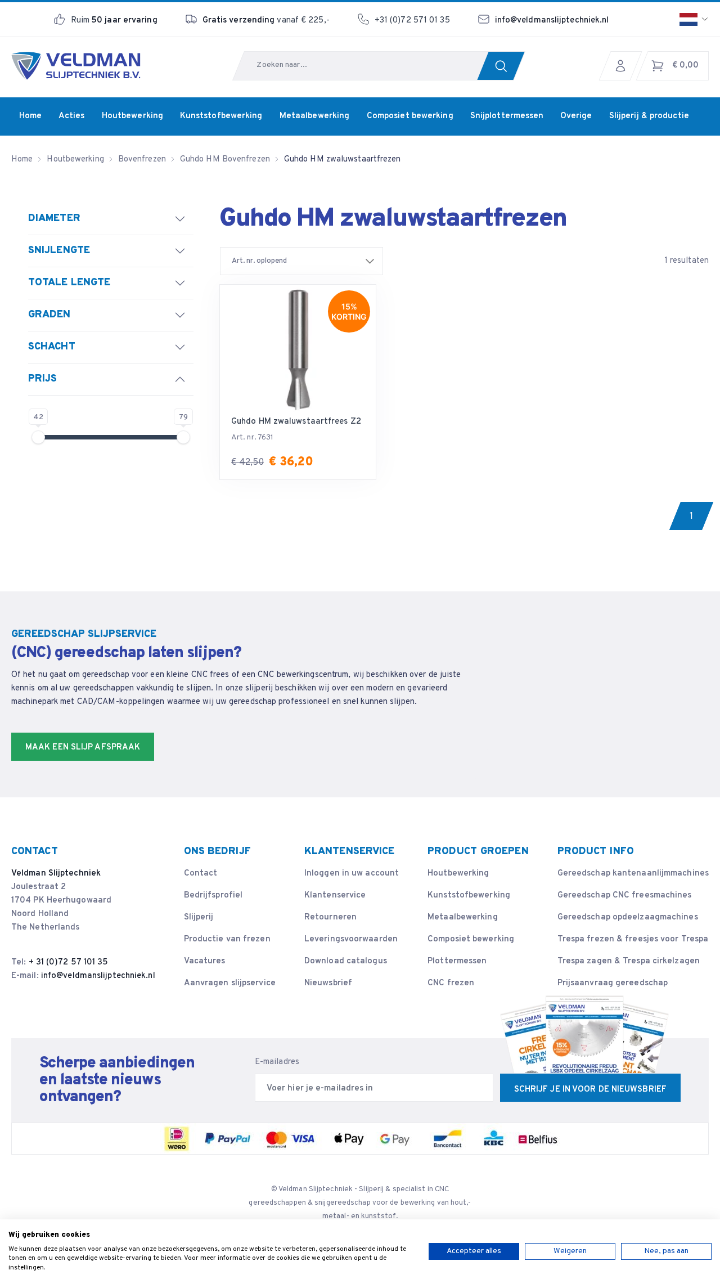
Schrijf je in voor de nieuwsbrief (590, 1089)
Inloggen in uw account (351, 873)
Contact (201, 873)
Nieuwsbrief (328, 983)
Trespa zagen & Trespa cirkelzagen (628, 961)
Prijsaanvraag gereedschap (612, 983)
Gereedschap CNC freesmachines (624, 895)
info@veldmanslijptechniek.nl (552, 20)
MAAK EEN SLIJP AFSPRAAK (82, 747)
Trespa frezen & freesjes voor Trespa (633, 939)
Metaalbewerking (463, 917)
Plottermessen (457, 961)
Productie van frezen (227, 939)
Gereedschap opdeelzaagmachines (627, 917)
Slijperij (199, 917)
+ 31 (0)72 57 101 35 (69, 962)
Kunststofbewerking (469, 895)
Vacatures (205, 961)
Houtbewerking (458, 873)
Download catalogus (345, 961)
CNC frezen (451, 983)
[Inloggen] (623, 65)
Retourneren (330, 917)
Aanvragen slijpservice (230, 983)
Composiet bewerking (471, 939)
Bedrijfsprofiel (213, 895)
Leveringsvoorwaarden (351, 939)
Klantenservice (335, 895)
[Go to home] (76, 66)
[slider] (38, 437)
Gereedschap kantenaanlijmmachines (633, 873)
